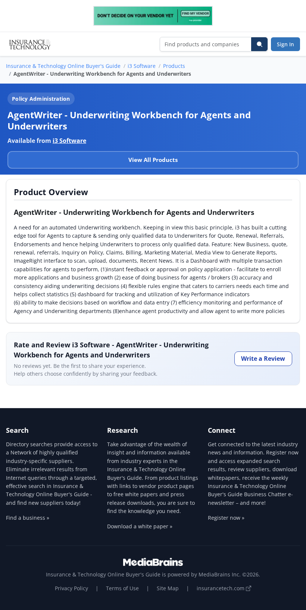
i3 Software (142, 65)
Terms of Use (122, 588)
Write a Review (263, 358)
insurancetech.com (221, 588)
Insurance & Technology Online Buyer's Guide (63, 65)
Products (174, 65)
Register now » (226, 517)
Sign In (285, 44)
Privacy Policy (71, 588)
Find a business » (27, 517)
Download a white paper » (139, 526)
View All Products (153, 159)
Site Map (168, 588)
